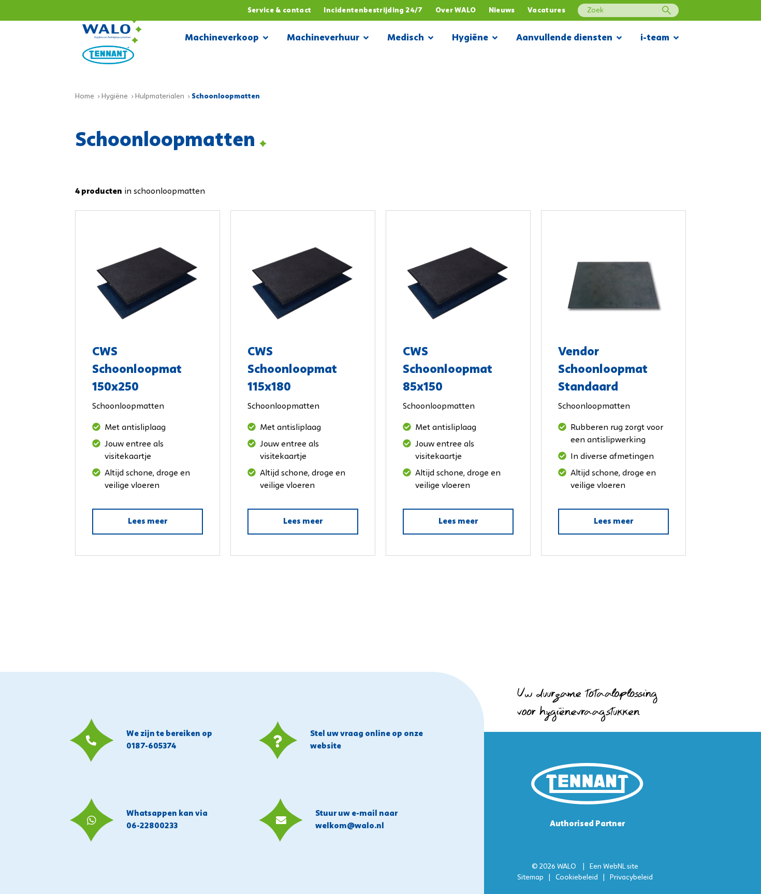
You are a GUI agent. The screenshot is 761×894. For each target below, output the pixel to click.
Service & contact (279, 11)
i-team (654, 38)
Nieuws (502, 11)
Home (84, 96)
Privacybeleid (631, 878)
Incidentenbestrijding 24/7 (373, 11)
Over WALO (455, 11)
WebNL (614, 867)
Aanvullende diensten (564, 38)
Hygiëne (470, 38)
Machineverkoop (222, 38)
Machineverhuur (323, 38)
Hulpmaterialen (159, 96)
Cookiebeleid (576, 878)
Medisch (405, 38)
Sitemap (530, 878)
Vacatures (546, 11)
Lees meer (147, 521)
